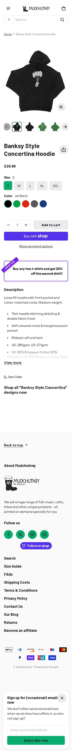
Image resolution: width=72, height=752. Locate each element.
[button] (36, 19)
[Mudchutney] (36, 8)
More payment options (36, 246)
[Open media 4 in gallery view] (42, 127)
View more (13, 363)
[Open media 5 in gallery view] (55, 127)
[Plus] (26, 225)
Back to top (13, 445)
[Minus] (8, 225)
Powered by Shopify (46, 667)
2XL (56, 186)
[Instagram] (32, 534)
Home (8, 34)
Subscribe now (36, 740)
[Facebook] (8, 534)
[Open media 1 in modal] (36, 82)
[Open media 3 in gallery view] (29, 127)
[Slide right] (65, 126)
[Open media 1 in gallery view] (17, 127)
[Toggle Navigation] (8, 8)
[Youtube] (44, 534)
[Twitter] (20, 534)
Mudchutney (24, 667)
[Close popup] (62, 698)
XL (42, 186)
